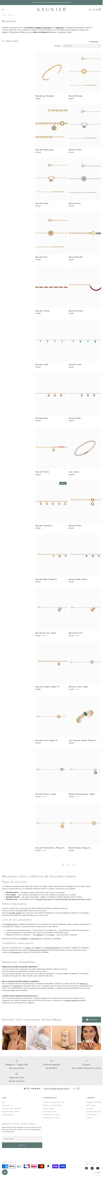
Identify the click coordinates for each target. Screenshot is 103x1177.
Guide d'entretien (7, 1115)
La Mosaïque (14, 953)
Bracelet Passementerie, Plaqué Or (49, 848)
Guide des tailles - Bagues (11, 1111)
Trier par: (56, 56)
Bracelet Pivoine (41, 477)
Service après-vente (48, 1111)
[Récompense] (5, 1172)
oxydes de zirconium (44, 900)
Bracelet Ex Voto (75, 636)
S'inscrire (22, 1145)
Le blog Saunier (90, 1115)
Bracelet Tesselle (75, 265)
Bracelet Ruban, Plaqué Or (79, 848)
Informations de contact (50, 1118)
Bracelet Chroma (42, 318)
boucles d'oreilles (52, 948)
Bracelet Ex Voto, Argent (45, 636)
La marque (88, 1108)
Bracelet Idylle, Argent (77, 583)
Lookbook (88, 1118)
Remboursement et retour (50, 1115)
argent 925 (35, 939)
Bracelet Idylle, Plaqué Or (45, 583)
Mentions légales (48, 1108)
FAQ (3, 1102)
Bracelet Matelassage (44, 159)
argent (52, 935)
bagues (28, 948)
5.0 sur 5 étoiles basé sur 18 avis (55, 1088)
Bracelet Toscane (75, 318)
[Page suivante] (72, 865)
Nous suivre (91, 1020)
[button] (3, 9)
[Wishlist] (92, 10)
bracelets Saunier (15, 913)
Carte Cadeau (89, 1105)
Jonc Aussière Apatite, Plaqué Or (81, 742)
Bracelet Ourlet (74, 159)
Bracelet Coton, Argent (77, 689)
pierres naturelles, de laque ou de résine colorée (73, 900)
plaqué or (40, 935)
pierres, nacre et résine (38, 950)
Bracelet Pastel (74, 530)
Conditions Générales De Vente (53, 1102)
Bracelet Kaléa (41, 424)
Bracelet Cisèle (41, 371)
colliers (37, 948)
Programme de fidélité (92, 1102)
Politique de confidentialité (51, 1105)
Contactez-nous (7, 1105)
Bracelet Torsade (75, 106)
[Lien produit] (51, 86)
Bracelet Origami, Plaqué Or (47, 689)
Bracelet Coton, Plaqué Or (46, 742)
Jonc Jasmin (73, 477)
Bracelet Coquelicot (43, 530)
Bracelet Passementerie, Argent (81, 795)
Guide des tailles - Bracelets (11, 1108)
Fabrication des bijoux (92, 1111)
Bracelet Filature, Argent (45, 795)
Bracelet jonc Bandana (44, 106)
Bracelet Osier (74, 212)
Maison (4, 25)
